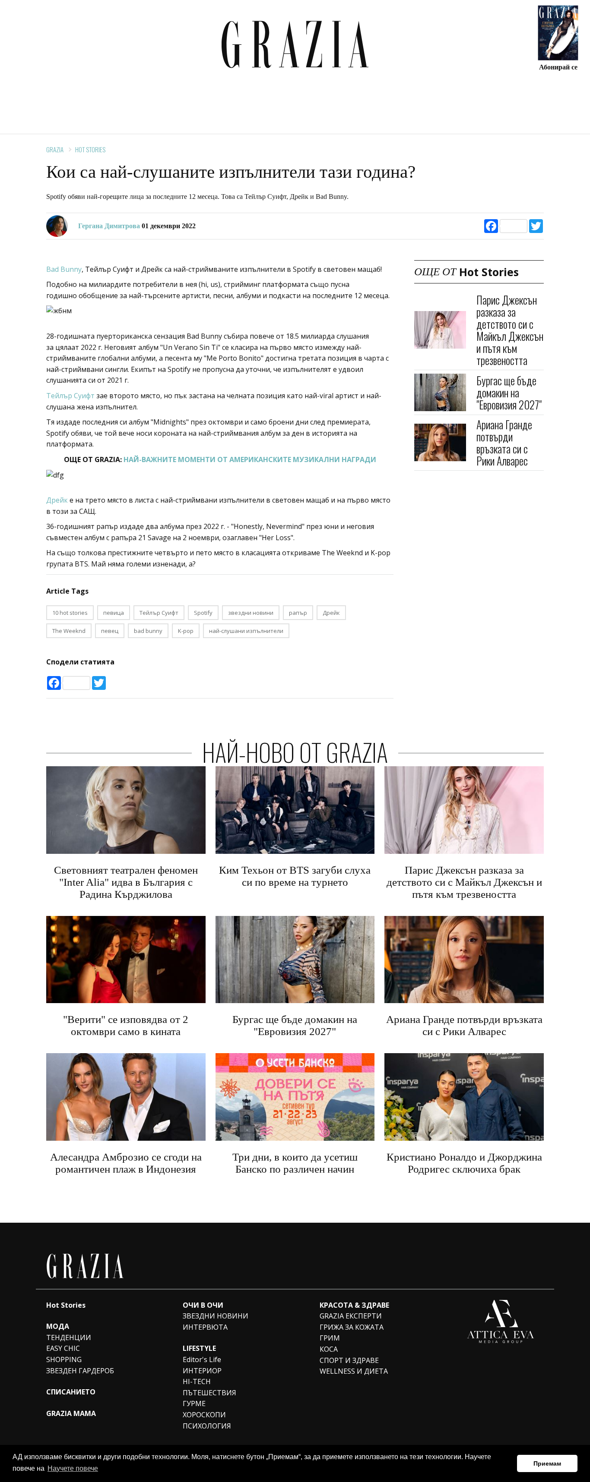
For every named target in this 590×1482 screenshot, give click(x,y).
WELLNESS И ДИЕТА (354, 1371)
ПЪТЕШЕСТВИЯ (209, 1392)
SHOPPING (64, 1359)
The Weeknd (69, 631)
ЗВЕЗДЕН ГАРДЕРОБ (80, 1370)
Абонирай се (558, 66)
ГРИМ (330, 1338)
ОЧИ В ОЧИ (203, 1305)
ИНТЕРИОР (202, 1370)
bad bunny (148, 631)
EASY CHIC (63, 1348)
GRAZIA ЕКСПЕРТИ (351, 1316)
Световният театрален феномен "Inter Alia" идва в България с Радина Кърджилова (126, 882)
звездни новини (250, 613)
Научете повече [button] (73, 1468)
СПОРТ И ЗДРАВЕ (349, 1360)
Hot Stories (90, 149)
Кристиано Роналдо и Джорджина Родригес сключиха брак (464, 1163)
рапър (298, 613)
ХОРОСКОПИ (204, 1414)
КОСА (329, 1349)
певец (109, 631)
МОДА (57, 1326)
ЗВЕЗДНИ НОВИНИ (215, 1316)
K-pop (185, 631)
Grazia (54, 149)
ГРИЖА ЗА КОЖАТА (352, 1327)
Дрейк (58, 500)
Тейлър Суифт (70, 395)
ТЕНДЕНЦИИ (68, 1337)
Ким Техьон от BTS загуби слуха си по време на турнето (295, 876)
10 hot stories (70, 613)
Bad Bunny (64, 269)
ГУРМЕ (194, 1403)
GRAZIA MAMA (71, 1413)
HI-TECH (197, 1381)
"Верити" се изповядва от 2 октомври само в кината (125, 1025)
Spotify (203, 613)
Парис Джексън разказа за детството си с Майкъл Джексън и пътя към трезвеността (509, 330)
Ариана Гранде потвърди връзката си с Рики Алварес (504, 442)
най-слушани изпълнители (246, 631)
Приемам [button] (547, 1463)
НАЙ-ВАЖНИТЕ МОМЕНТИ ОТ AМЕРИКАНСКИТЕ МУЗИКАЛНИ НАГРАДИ (250, 459)
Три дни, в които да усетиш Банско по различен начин (295, 1163)
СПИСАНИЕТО (70, 1392)
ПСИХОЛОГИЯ (207, 1426)
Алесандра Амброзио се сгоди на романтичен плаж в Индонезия (126, 1163)
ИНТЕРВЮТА (205, 1327)
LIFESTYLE (199, 1348)
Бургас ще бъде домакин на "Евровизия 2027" (509, 392)
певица (113, 613)
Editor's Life (202, 1359)
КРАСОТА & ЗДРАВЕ (354, 1305)
